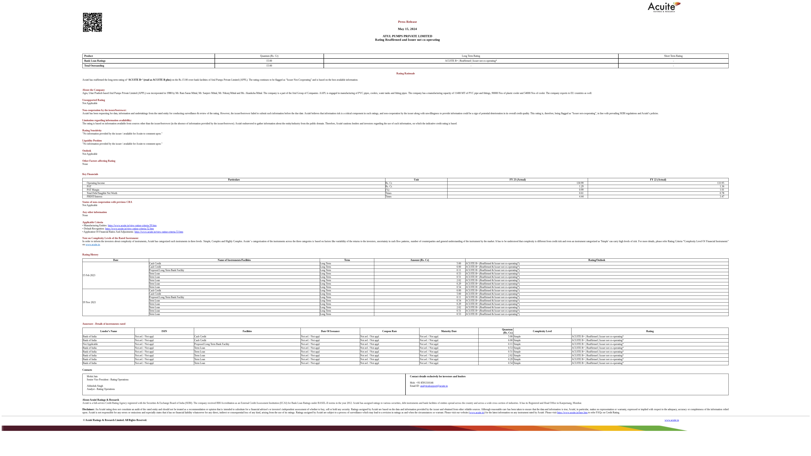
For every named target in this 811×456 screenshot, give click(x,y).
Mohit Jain (92, 376)
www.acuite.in (93, 244)
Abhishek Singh (95, 385)
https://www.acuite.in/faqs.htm (572, 412)
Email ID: (429, 385)
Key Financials (90, 174)
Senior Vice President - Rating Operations (108, 379)
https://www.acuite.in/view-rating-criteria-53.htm (159, 231)
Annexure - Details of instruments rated (103, 323)
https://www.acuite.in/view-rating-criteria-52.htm (129, 228)
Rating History (90, 254)
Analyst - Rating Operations (101, 389)
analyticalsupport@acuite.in (434, 385)
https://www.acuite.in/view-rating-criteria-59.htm (132, 225)
